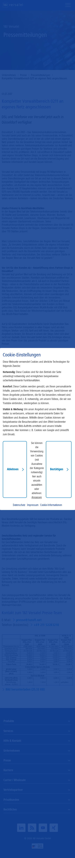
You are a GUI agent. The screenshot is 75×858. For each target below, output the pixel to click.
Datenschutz (19, 505)
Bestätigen (56, 469)
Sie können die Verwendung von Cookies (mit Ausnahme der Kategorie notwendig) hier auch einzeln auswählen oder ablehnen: (37, 468)
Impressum (32, 505)
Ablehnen (12, 469)
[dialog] (37, 429)
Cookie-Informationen (51, 505)
